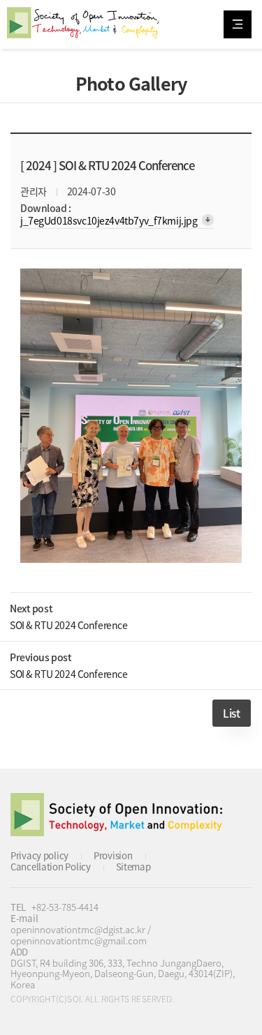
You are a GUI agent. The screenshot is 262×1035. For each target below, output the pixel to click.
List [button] (231, 713)
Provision (113, 855)
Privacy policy (39, 855)
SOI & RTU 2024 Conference (69, 625)
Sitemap (133, 866)
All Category (238, 24)
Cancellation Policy (50, 866)
